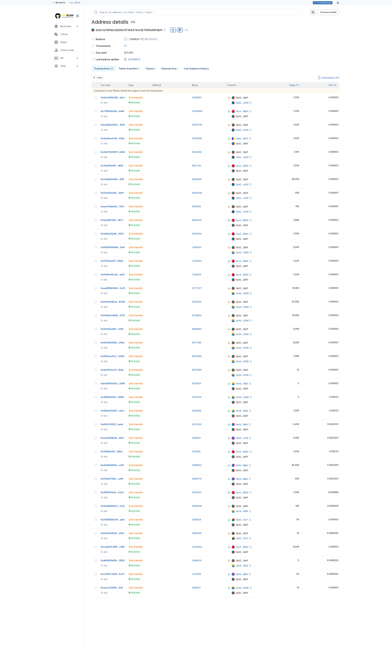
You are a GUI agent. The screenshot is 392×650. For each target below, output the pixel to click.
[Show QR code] (180, 30)
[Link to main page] (64, 16)
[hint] (92, 39)
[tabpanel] (215, 334)
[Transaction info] (96, 97)
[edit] (173, 30)
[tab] (103, 68)
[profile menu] (313, 12)
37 (125, 45)
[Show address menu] (186, 30)
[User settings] (337, 2)
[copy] (165, 30)
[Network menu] (77, 16)
